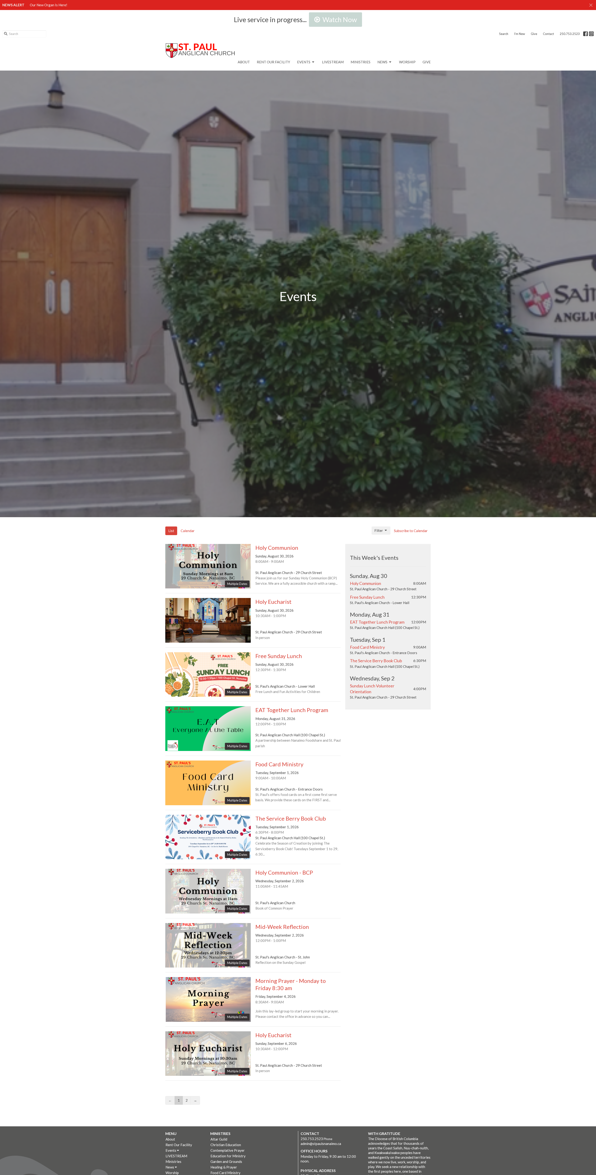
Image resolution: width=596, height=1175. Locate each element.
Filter (378, 530)
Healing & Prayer (223, 1167)
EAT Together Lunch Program (377, 622)
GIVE (427, 62)
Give (534, 34)
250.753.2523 (570, 34)
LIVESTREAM (333, 62)
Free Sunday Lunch (367, 597)
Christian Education (225, 1145)
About (244, 62)
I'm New (519, 34)
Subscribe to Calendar (411, 531)
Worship (407, 62)
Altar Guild (218, 1139)
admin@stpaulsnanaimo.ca (321, 1143)
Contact (548, 34)
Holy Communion (365, 583)
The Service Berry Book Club (376, 660)
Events (303, 62)
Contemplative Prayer (227, 1150)
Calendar (188, 531)
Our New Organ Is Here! (48, 5)
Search (503, 34)
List (171, 531)
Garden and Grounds (226, 1161)
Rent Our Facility (273, 62)
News (382, 62)
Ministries (360, 62)
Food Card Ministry (367, 647)
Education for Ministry (228, 1156)
